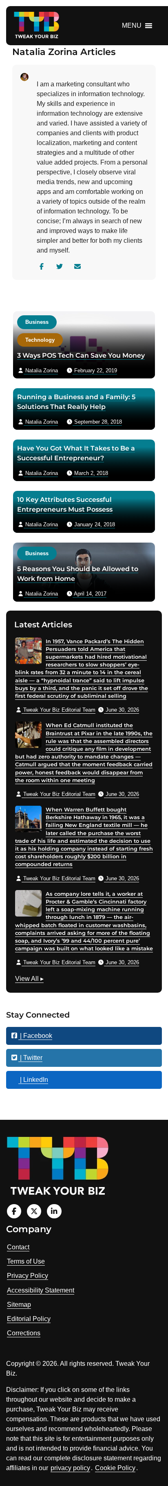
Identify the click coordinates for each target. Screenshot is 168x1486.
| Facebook (35, 1035)
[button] (131, 26)
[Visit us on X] (34, 1211)
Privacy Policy (27, 1275)
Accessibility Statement (40, 1290)
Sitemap (19, 1304)
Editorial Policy (29, 1318)
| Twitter (30, 1057)
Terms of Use (26, 1261)
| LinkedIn (33, 1079)
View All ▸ (29, 980)
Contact (18, 1247)
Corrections (23, 1333)
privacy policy (70, 1467)
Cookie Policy (115, 1467)
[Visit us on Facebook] (14, 1211)
